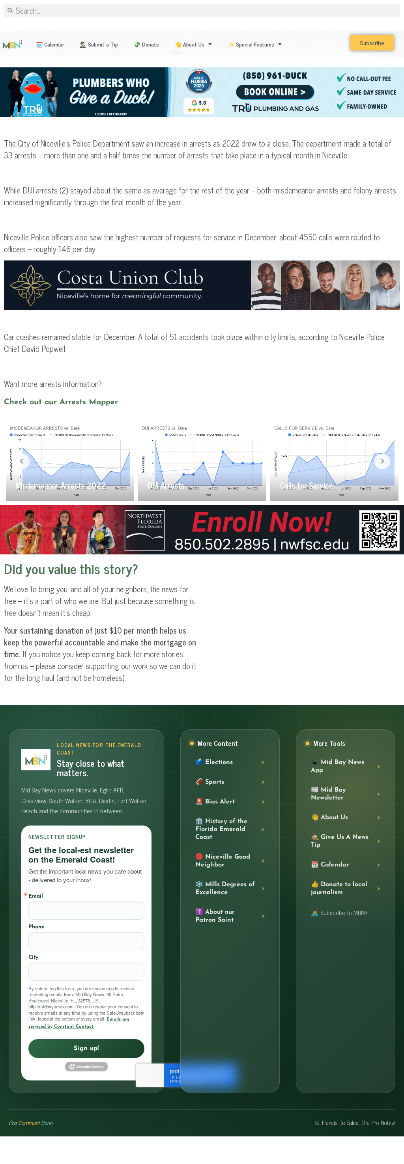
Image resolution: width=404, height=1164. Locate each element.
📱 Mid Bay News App (337, 766)
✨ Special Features (251, 43)
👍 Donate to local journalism (339, 888)
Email (35, 896)
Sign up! (86, 1048)
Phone (36, 927)
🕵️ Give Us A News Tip (339, 841)
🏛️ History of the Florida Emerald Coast (221, 829)
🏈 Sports (209, 782)
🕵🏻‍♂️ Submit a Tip (99, 43)
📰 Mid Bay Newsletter (328, 794)
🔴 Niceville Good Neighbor (222, 861)
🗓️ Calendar (50, 43)
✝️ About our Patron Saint (215, 916)
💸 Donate (146, 43)
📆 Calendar (330, 865)
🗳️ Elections (214, 762)
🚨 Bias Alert (215, 802)
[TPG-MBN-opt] (202, 115)
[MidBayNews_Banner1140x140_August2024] (202, 553)
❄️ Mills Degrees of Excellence (225, 888)
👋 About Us (189, 43)
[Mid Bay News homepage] (35, 759)
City (33, 957)
